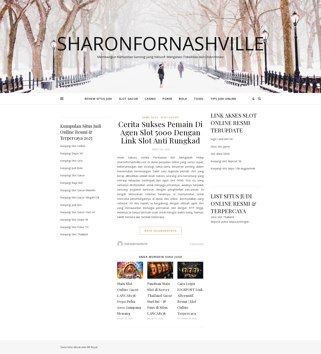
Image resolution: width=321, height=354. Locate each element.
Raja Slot (77, 183)
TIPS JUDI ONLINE (223, 98)
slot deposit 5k (231, 161)
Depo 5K (77, 153)
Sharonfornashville (160, 43)
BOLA (183, 98)
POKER (167, 98)
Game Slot (150, 117)
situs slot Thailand (222, 217)
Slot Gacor (78, 175)
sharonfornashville (136, 244)
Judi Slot (77, 205)
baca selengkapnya (161, 230)
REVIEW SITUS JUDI (98, 98)
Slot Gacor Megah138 (85, 197)
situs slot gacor (220, 146)
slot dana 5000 (220, 154)
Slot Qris (77, 160)
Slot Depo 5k (80, 219)
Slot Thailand (80, 234)
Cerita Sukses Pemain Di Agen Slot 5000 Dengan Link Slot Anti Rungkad (160, 132)
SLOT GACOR (128, 98)
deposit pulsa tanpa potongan (230, 221)
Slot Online (78, 146)
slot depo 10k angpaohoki (238, 168)
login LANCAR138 (222, 139)
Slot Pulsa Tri (80, 227)
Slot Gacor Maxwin (83, 190)
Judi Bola (77, 168)
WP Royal (92, 347)
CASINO (150, 98)
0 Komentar (197, 244)
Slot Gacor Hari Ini (83, 212)
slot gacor (170, 117)
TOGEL (199, 98)
